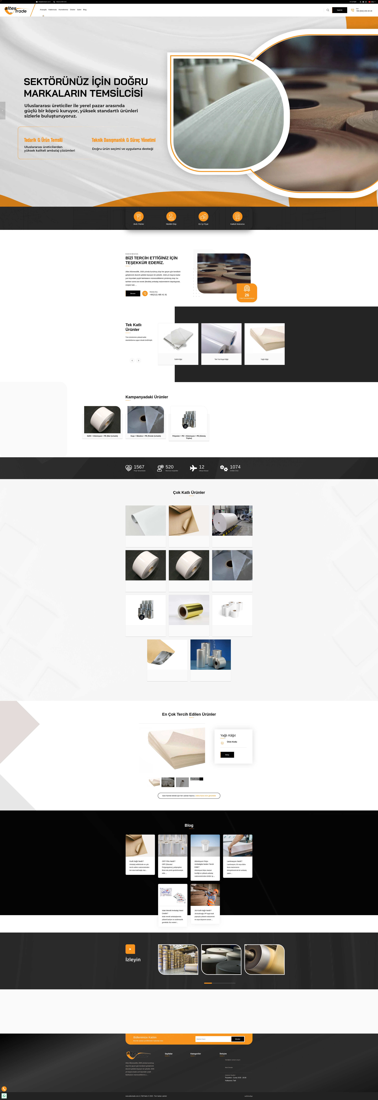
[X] (360, 2)
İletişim (353, 2)
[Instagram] (366, 2)
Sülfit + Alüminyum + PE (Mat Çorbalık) (189, 436)
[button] (208, 983)
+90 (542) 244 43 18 (364, 11)
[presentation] (132, 360)
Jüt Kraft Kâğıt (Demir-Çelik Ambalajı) (205, 1067)
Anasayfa (43, 10)
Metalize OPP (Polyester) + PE (210, 676)
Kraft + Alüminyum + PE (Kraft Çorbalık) (167, 676)
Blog (84, 10)
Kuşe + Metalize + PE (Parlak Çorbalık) (232, 436)
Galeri (79, 10)
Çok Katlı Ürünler (198, 1063)
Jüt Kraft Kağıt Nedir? (203, 911)
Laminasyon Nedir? (234, 861)
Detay (227, 755)
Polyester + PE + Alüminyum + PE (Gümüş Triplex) (145, 631)
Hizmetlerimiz (63, 10)
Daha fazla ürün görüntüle (205, 796)
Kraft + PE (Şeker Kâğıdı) (189, 541)
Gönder (237, 1039)
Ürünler (72, 10)
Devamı (132, 293)
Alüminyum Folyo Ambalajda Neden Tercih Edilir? (204, 864)
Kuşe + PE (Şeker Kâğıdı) (232, 541)
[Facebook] (363, 2)
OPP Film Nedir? (168, 861)
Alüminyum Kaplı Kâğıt (189, 631)
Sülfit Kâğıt (178, 359)
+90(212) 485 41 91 (61, 2)
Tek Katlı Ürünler (198, 1060)
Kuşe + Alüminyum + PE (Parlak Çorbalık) (189, 586)
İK (350, 2)
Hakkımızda (52, 10)
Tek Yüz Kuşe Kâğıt (221, 359)
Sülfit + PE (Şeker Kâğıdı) (146, 541)
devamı (151, 1075)
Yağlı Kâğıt (264, 359)
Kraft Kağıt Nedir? (137, 861)
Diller (372, 2)
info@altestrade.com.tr (44, 2)
